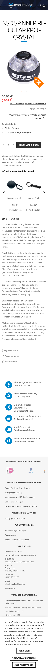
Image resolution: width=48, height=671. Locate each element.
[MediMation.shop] (21, 5)
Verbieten (24, 650)
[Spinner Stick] (14, 176)
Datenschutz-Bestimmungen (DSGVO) (21, 506)
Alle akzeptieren (24, 665)
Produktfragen (11, 356)
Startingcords (33, 198)
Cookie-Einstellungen (14, 501)
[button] (21, 92)
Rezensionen (11, 361)
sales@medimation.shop (15, 584)
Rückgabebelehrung (13, 492)
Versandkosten (39, 118)
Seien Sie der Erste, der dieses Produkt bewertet (28, 103)
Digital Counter (12, 128)
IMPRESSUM (10, 588)
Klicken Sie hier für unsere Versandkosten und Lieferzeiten (24, 601)
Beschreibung (12, 218)
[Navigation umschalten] (4, 5)
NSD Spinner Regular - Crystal (18, 132)
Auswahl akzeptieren (24, 657)
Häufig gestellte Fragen (15, 518)
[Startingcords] (33, 176)
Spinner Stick (15, 198)
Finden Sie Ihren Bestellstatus (17, 488)
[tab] (24, 218)
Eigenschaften (10, 350)
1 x (10, 128)
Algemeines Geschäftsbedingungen (20, 497)
